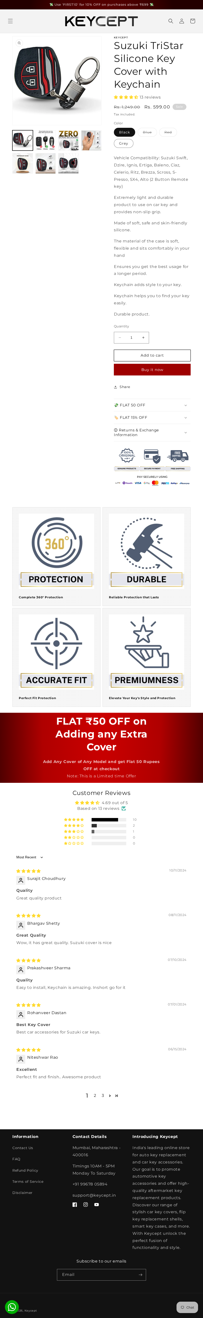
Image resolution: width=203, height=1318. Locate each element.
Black (124, 132)
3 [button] (103, 1095)
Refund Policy (25, 1170)
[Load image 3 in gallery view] (68, 140)
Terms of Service (28, 1181)
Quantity (121, 326)
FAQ (16, 1159)
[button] (10, 21)
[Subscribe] (140, 1275)
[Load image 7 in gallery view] (68, 163)
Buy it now (152, 369)
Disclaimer (22, 1192)
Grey (123, 143)
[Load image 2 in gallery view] (45, 140)
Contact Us (22, 1148)
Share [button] (125, 387)
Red (170, 133)
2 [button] (95, 1095)
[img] (28, 871)
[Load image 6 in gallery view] (45, 163)
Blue (150, 133)
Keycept (31, 1310)
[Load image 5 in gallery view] (22, 163)
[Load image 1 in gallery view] (22, 140)
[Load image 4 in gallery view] (91, 140)
